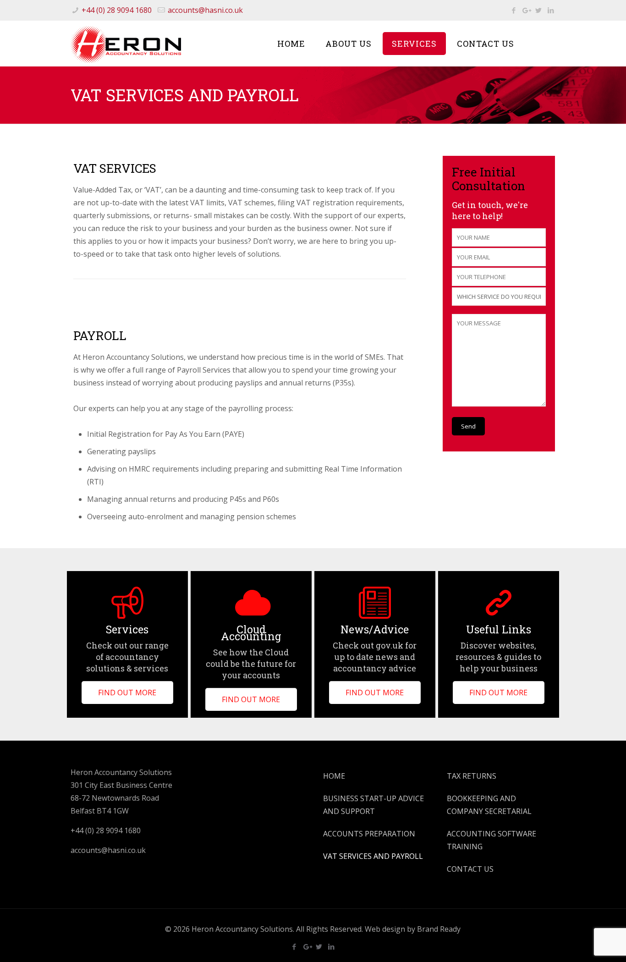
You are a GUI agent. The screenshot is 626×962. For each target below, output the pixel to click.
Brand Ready (439, 929)
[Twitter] (538, 10)
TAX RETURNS (471, 776)
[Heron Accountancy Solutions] (126, 43)
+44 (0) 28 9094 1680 (117, 10)
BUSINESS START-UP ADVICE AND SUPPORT (373, 804)
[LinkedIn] (550, 10)
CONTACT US (470, 869)
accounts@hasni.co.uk (205, 10)
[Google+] (526, 10)
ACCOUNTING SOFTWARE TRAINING (491, 840)
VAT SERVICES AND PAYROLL (373, 856)
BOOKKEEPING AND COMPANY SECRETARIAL (489, 804)
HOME (334, 776)
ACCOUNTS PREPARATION (369, 834)
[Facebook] (513, 10)
